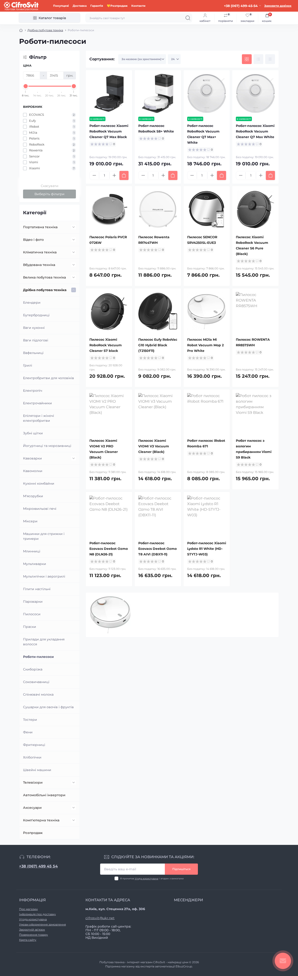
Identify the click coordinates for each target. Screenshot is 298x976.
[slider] (25, 86)
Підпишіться (181, 869)
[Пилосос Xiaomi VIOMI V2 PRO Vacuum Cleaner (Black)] (109, 412)
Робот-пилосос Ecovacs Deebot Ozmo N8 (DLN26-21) (108, 548)
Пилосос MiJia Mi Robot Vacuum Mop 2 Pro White (205, 345)
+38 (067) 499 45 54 (38, 866)
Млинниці (31, 551)
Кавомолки (32, 471)
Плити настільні (37, 589)
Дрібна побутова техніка (45, 30)
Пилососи (32, 614)
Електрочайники (37, 403)
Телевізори (33, 782)
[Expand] (73, 227)
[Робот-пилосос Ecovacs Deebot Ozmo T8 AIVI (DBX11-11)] (157, 515)
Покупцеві (61, 5)
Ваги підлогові (35, 340)
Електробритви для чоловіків (48, 378)
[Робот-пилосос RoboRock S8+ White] (157, 93)
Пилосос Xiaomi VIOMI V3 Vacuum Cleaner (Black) (153, 446)
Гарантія (96, 5)
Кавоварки (32, 458)
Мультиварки (34, 564)
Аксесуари (32, 808)
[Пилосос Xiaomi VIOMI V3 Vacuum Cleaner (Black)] (157, 412)
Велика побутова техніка (44, 277)
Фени (28, 732)
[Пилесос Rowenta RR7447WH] (157, 209)
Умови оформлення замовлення (42, 924)
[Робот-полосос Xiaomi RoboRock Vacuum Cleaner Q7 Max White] (255, 93)
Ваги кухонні (34, 328)
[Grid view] (247, 59)
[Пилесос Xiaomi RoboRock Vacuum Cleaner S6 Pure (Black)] (255, 209)
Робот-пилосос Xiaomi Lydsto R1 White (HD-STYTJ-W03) (206, 548)
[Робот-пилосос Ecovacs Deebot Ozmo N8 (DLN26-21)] (109, 515)
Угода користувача (146, 878)
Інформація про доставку (37, 914)
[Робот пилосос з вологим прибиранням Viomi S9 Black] (255, 412)
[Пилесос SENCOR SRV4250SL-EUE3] (206, 209)
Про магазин (28, 909)
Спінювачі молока (38, 694)
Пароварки (33, 601)
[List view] (258, 59)
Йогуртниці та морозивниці (47, 446)
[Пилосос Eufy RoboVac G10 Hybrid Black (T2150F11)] (157, 311)
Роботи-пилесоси (38, 657)
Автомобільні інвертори (44, 795)
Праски (29, 627)
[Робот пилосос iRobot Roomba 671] (206, 412)
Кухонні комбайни (38, 483)
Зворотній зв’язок (32, 929)
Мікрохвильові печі (39, 509)
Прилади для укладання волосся (43, 641)
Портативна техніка (40, 227)
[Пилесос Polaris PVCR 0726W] (109, 209)
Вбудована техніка (39, 265)
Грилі (27, 365)
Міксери (30, 521)
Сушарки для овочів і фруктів (48, 707)
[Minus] (94, 175)
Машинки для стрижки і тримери (43, 536)
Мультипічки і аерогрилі (44, 576)
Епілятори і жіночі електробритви (38, 418)
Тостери (30, 720)
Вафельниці (33, 353)
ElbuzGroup (184, 966)
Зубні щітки (33, 433)
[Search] (188, 18)
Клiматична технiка (40, 252)
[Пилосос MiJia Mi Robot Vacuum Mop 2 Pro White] (206, 311)
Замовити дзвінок (277, 5)
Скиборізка (32, 669)
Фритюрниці (34, 745)
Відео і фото (33, 240)
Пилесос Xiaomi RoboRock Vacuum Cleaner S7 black (105, 345)
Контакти (138, 5)
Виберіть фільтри (49, 194)
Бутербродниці (36, 315)
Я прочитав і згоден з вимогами (152, 878)
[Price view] (270, 59)
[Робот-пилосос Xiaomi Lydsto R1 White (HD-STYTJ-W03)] (206, 515)
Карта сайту (27, 940)
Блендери (32, 302)
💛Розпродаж (117, 5)
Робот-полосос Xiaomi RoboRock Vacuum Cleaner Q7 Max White (255, 131)
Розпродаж (33, 833)
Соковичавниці (36, 682)
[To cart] (124, 175)
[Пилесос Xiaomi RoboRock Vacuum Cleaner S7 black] (109, 311)
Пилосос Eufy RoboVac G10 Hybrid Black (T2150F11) (157, 345)
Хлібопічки (32, 757)
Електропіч (32, 390)
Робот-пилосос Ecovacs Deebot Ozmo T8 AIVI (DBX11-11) (157, 548)
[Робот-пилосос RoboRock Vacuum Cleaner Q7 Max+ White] (206, 93)
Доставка (80, 5)
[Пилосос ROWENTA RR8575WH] (255, 311)
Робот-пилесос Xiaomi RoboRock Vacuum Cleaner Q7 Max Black (108, 131)
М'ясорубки (33, 496)
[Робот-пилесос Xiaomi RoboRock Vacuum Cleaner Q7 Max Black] (109, 93)
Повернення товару (33, 934)
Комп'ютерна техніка (41, 820)
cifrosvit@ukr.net (100, 918)
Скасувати (49, 186)
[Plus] (114, 175)
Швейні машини (37, 770)
